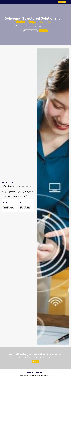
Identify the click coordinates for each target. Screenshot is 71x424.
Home (25, 1)
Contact (45, 1)
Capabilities (38, 1)
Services (31, 1)
